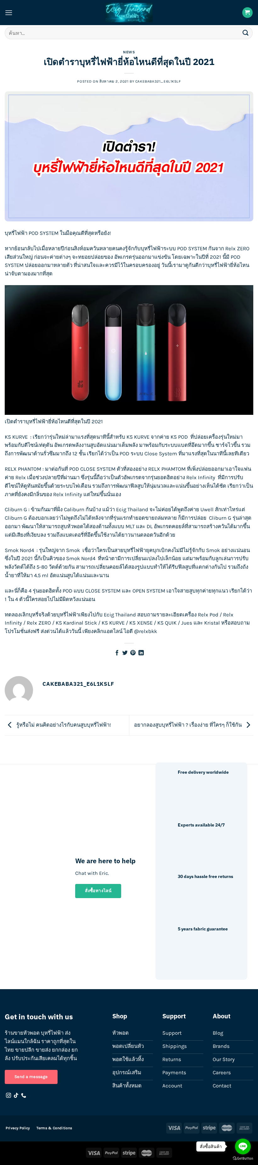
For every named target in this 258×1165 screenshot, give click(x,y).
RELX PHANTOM (23, 469)
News (129, 52)
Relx (20, 477)
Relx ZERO (39, 623)
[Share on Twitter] (125, 653)
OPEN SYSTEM (148, 591)
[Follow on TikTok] (16, 1095)
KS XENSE (141, 623)
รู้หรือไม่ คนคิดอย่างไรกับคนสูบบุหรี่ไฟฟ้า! (63, 725)
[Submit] (245, 33)
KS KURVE (16, 437)
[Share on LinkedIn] (141, 653)
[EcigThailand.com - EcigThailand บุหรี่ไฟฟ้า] (129, 12)
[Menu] (9, 13)
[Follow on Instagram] (8, 1095)
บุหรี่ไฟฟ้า (16, 233)
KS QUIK (167, 623)
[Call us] (23, 1095)
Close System (160, 454)
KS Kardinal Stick (76, 623)
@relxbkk (145, 631)
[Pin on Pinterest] (133, 653)
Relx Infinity (200, 477)
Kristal (212, 623)
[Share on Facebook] (117, 653)
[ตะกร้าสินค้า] (247, 12)
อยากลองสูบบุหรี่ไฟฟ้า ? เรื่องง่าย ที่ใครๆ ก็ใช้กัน (188, 725)
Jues (186, 623)
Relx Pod (208, 615)
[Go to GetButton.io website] (243, 1159)
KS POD (179, 437)
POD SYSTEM (192, 249)
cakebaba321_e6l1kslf (158, 81)
